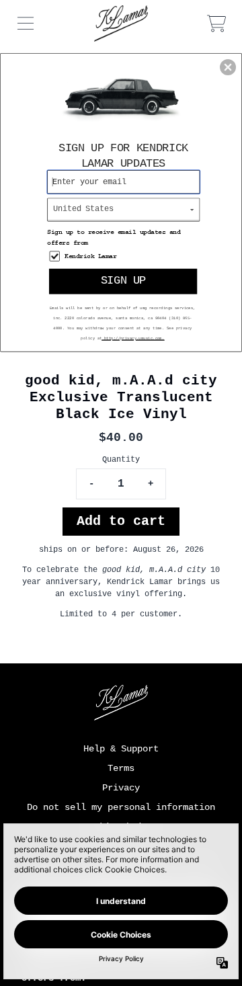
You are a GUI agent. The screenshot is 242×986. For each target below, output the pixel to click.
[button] (228, 67)
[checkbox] (125, 256)
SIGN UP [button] (123, 281)
